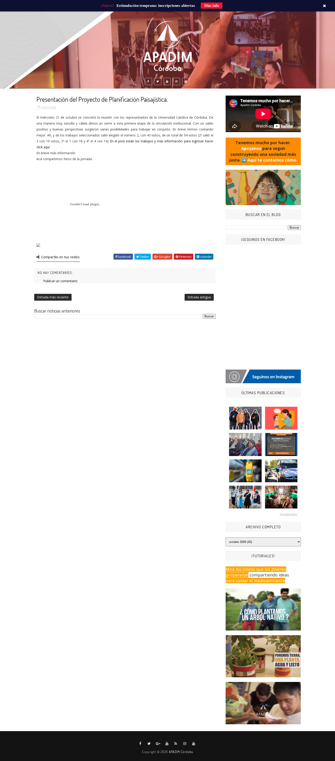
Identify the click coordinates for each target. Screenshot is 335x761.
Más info (211, 5)
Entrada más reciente (53, 297)
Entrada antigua (199, 297)
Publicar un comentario (60, 281)
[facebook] (148, 81)
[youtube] (167, 81)
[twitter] (157, 81)
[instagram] (176, 81)
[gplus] (158, 743)
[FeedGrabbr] (263, 514)
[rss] (176, 743)
